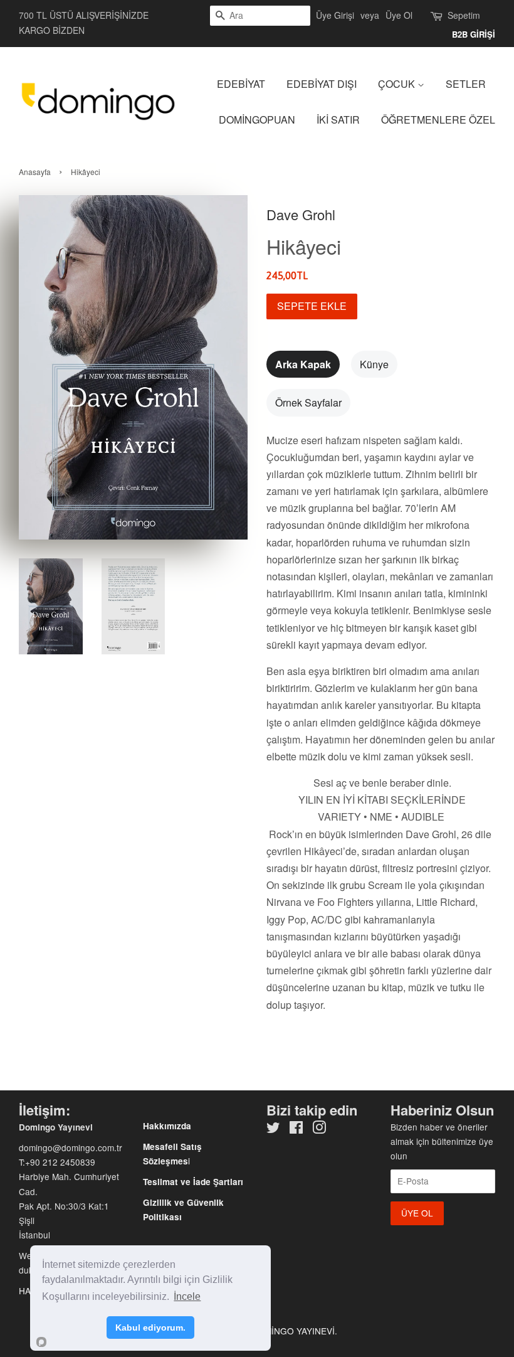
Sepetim (464, 15)
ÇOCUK (397, 84)
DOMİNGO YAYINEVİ (293, 1330)
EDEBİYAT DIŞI (321, 84)
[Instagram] (319, 1129)
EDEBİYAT (241, 84)
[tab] (303, 364)
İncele (187, 1296)
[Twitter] (273, 1129)
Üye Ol (399, 15)
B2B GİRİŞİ (473, 34)
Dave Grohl (300, 214)
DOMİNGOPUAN (257, 119)
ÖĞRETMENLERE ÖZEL (438, 119)
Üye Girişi (335, 15)
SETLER (466, 84)
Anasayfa (35, 171)
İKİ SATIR (338, 119)
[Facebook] (296, 1129)
